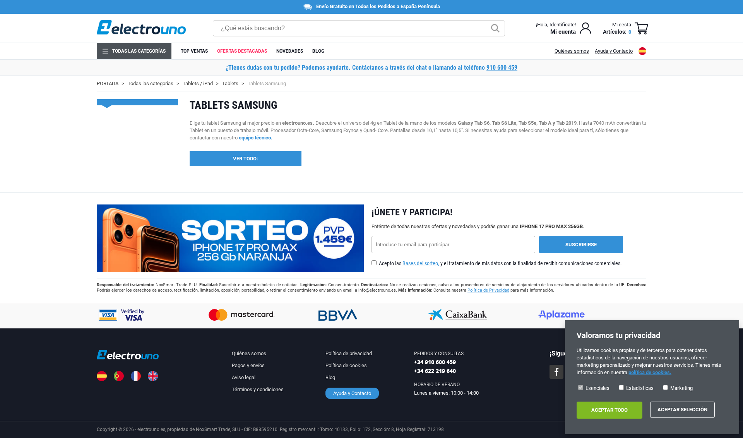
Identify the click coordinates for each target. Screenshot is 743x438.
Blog (318, 51)
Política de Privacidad (488, 290)
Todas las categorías (139, 51)
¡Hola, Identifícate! (556, 24)
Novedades (289, 51)
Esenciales (596, 388)
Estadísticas (639, 388)
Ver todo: (245, 158)
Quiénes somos (572, 51)
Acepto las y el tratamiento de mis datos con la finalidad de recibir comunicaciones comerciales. (500, 263)
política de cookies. (649, 372)
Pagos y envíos (248, 365)
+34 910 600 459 (435, 362)
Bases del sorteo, (420, 263)
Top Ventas (194, 51)
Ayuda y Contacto (614, 51)
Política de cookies (346, 365)
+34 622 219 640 (435, 370)
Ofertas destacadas (242, 51)
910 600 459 (501, 67)
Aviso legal (243, 377)
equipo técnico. (255, 138)
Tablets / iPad (198, 83)
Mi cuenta (563, 31)
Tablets (230, 83)
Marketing (681, 388)
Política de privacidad (348, 353)
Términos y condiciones (258, 389)
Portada (107, 83)
